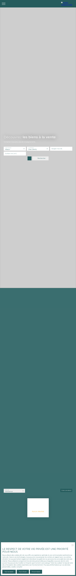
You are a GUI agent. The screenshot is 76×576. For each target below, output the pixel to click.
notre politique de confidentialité (33, 567)
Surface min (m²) (10, 153)
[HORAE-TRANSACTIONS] (67, 3)
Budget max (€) (57, 149)
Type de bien (8, 148)
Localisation (31, 148)
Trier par (7, 490)
